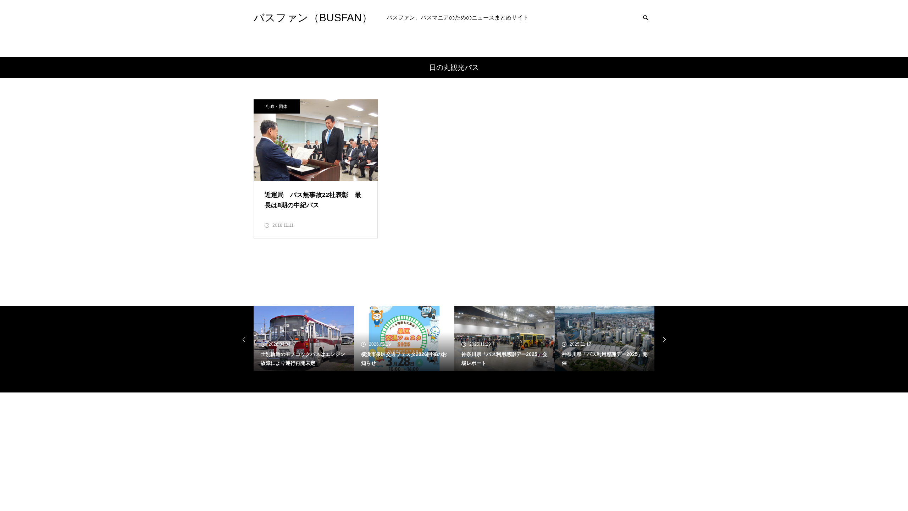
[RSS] (258, 381)
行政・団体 (276, 106)
